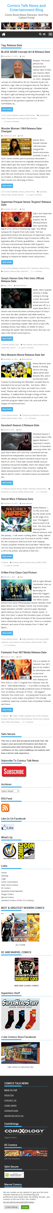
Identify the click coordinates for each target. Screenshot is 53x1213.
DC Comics (6, 888)
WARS (44, 562)
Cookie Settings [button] (11, 1207)
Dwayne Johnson (13, 118)
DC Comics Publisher (10, 115)
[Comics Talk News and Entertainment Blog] (3, 34)
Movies (22, 115)
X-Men (20, 418)
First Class (38, 639)
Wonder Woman (18, 195)
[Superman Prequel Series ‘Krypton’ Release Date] (16, 213)
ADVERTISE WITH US (13, 1115)
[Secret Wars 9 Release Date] (16, 507)
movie (35, 345)
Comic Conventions (9, 882)
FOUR (38, 716)
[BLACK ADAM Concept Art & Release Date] (16, 60)
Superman (24, 271)
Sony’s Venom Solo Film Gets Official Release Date (22, 280)
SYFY (28, 268)
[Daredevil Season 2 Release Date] (16, 434)
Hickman (15, 562)
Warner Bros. (30, 115)
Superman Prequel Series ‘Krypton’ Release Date (26, 203)
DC (10, 492)
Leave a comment (12, 121)
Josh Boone (35, 415)
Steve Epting (15, 722)
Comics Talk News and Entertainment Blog (26, 7)
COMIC (14, 716)
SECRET (38, 562)
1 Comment (37, 271)
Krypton (6, 271)
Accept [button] (25, 1207)
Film (24, 345)
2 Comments (11, 645)
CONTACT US (10, 1100)
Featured (22, 268)
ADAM (41, 115)
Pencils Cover (38, 719)
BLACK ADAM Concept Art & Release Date (25, 51)
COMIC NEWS (10, 1105)
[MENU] (50, 34)
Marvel (5, 345)
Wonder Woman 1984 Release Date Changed (21, 130)
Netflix (25, 489)
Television (35, 268)
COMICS (21, 716)
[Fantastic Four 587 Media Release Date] (16, 661)
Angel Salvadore (28, 639)
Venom (13, 348)
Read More (7, 109)
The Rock (33, 118)
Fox (4, 415)
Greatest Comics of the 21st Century (17, 900)
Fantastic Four (30, 716)
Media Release (21, 285)
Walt (23, 56)
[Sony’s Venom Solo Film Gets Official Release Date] (16, 289)
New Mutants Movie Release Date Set (23, 354)
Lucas (11, 642)
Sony (17, 345)
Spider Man (5, 348)
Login (3, 878)
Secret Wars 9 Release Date (17, 499)
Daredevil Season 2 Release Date (20, 425)
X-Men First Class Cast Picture (19, 572)
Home (4, 872)
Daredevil (4, 492)
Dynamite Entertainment (12, 891)
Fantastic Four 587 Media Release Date (24, 652)
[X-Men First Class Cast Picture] (16, 581)
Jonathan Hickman (7, 719)
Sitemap (4, 875)
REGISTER (9, 1095)
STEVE (8, 722)
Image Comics (7, 894)
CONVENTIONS (11, 1110)
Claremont (26, 415)
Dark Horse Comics (9, 885)
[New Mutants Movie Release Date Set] (16, 363)
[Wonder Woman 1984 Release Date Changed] (16, 140)
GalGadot (43, 192)
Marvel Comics (7, 897)
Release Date (24, 118)
